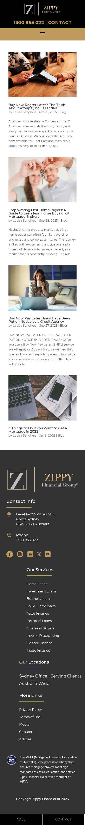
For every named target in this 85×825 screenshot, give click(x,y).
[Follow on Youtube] (48, 554)
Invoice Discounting (43, 636)
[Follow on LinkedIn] (30, 554)
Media (24, 724)
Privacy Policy (30, 710)
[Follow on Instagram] (20, 554)
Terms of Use (30, 717)
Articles (25, 739)
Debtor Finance (39, 643)
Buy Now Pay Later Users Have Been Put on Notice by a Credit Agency (39, 320)
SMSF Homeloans (41, 606)
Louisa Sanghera (25, 112)
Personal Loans (39, 621)
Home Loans (37, 584)
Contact (25, 732)
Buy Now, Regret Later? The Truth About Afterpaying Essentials (36, 106)
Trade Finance (38, 650)
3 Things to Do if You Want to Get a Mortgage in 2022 (37, 429)
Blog (62, 112)
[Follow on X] (39, 554)
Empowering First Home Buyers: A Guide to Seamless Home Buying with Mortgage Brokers (40, 213)
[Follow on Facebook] (9, 554)
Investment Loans (41, 591)
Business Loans (39, 599)
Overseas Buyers (40, 628)
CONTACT (60, 22)
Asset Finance (38, 613)
